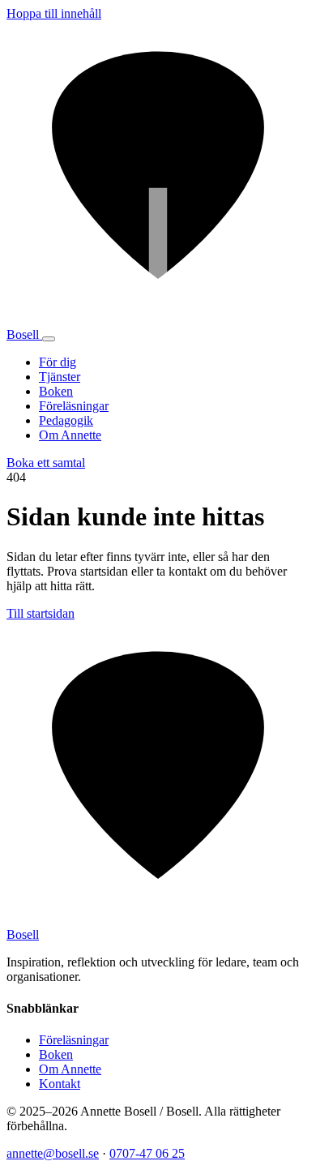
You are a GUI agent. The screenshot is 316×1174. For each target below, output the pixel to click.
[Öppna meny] (48, 338)
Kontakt (59, 1083)
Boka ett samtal (45, 462)
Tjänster (59, 376)
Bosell (24, 334)
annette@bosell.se (52, 1153)
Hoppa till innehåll (53, 13)
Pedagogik (66, 420)
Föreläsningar (74, 406)
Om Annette (70, 435)
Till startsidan (40, 613)
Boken (56, 391)
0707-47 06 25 (147, 1153)
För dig (57, 362)
